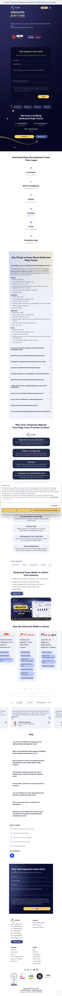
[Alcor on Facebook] (31, 970)
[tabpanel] (20, 656)
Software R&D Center (39, 923)
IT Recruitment (37, 925)
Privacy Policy (8, 499)
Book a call (41, 136)
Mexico (41, 107)
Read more (54, 505)
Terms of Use (34, 88)
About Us (13, 950)
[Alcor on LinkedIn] (25, 970)
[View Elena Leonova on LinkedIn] (1, 722)
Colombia (51, 107)
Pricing (13, 954)
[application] (31, 609)
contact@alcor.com (16, 938)
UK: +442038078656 (16, 926)
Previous (12, 717)
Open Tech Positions (17, 959)
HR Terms (35, 952)
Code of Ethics (37, 963)
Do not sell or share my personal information (45, 510)
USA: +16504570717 (16, 924)
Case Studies (14, 952)
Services (35, 920)
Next (49, 717)
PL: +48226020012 (16, 931)
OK (16, 510)
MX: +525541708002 (16, 935)
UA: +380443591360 (16, 929)
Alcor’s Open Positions (17, 956)
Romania (12, 107)
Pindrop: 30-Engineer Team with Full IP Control (19, 643)
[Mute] (47, 619)
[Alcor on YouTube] (34, 970)
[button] (50, 8)
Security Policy (37, 961)
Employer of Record (38, 927)
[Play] (13, 619)
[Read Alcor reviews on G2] (17, 37)
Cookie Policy (54, 497)
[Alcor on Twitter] (28, 970)
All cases (31, 695)
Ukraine (22, 107)
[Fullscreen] (49, 619)
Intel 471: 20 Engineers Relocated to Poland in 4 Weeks (41, 643)
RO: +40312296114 (16, 933)
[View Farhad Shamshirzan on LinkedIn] (44, 722)
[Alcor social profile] (37, 970)
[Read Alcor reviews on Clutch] (34, 37)
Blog (34, 950)
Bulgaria (32, 107)
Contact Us (44, 7)
